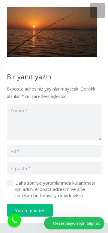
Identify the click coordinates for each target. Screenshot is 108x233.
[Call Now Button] (14, 220)
